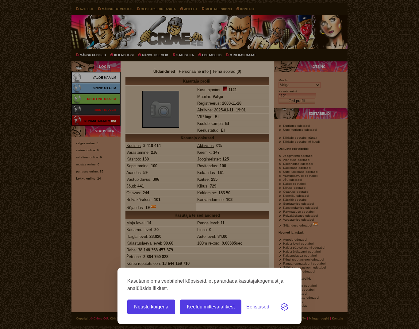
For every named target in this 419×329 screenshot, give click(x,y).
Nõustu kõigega (151, 306)
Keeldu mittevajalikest (211, 306)
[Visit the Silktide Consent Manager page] (284, 307)
